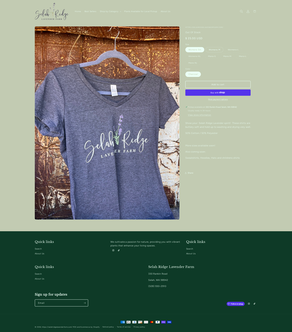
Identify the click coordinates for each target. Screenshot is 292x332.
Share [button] (190, 173)
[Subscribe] (84, 303)
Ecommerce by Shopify (90, 327)
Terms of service (124, 327)
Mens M (229, 57)
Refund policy (108, 327)
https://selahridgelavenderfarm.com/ (57, 327)
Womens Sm (194, 49)
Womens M (214, 49)
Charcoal (193, 74)
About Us (39, 253)
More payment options (218, 99)
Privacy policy (139, 327)
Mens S (213, 57)
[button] (110, 11)
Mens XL (194, 63)
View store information (199, 115)
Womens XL (196, 57)
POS (74, 327)
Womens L (235, 50)
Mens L (244, 57)
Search (38, 249)
